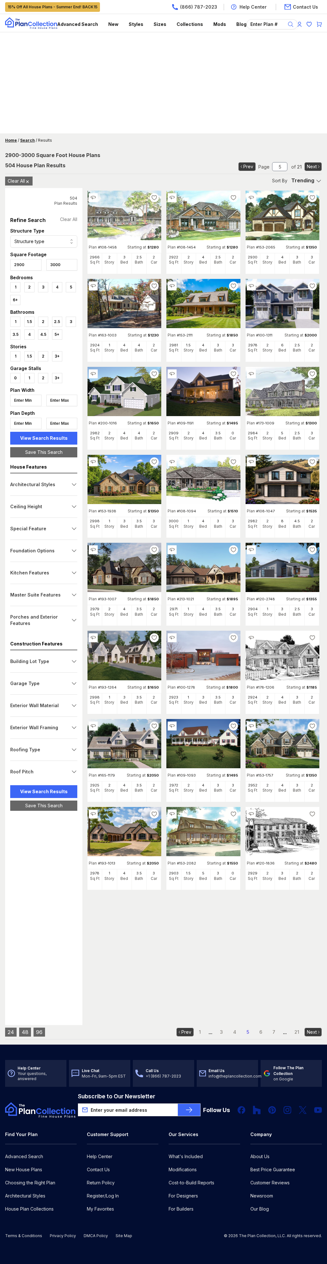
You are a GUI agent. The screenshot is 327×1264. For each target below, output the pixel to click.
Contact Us (98, 1169)
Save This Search (44, 452)
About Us (260, 1156)
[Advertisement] (163, 83)
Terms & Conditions (23, 1235)
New (113, 24)
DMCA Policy (96, 1235)
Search (27, 140)
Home (11, 140)
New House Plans (23, 1169)
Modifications (183, 1169)
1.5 (29, 321)
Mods (219, 24)
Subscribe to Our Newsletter (116, 1096)
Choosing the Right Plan (30, 1182)
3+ (57, 356)
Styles (136, 24)
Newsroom (261, 1195)
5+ (57, 334)
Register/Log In (103, 1195)
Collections (190, 24)
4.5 (43, 334)
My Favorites (100, 1209)
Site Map (124, 1235)
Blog (241, 24)
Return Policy (101, 1182)
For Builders (181, 1209)
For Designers (183, 1195)
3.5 (15, 334)
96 (39, 1032)
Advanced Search (77, 24)
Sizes (160, 24)
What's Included (186, 1156)
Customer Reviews (270, 1182)
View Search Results (44, 438)
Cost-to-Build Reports (191, 1182)
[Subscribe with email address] (189, 1109)
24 (11, 1032)
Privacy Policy (63, 1235)
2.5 (57, 321)
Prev (248, 166)
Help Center (99, 1156)
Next (312, 166)
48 (25, 1032)
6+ (15, 299)
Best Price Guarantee (272, 1169)
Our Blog (259, 1209)
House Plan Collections (29, 1209)
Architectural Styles (25, 1195)
